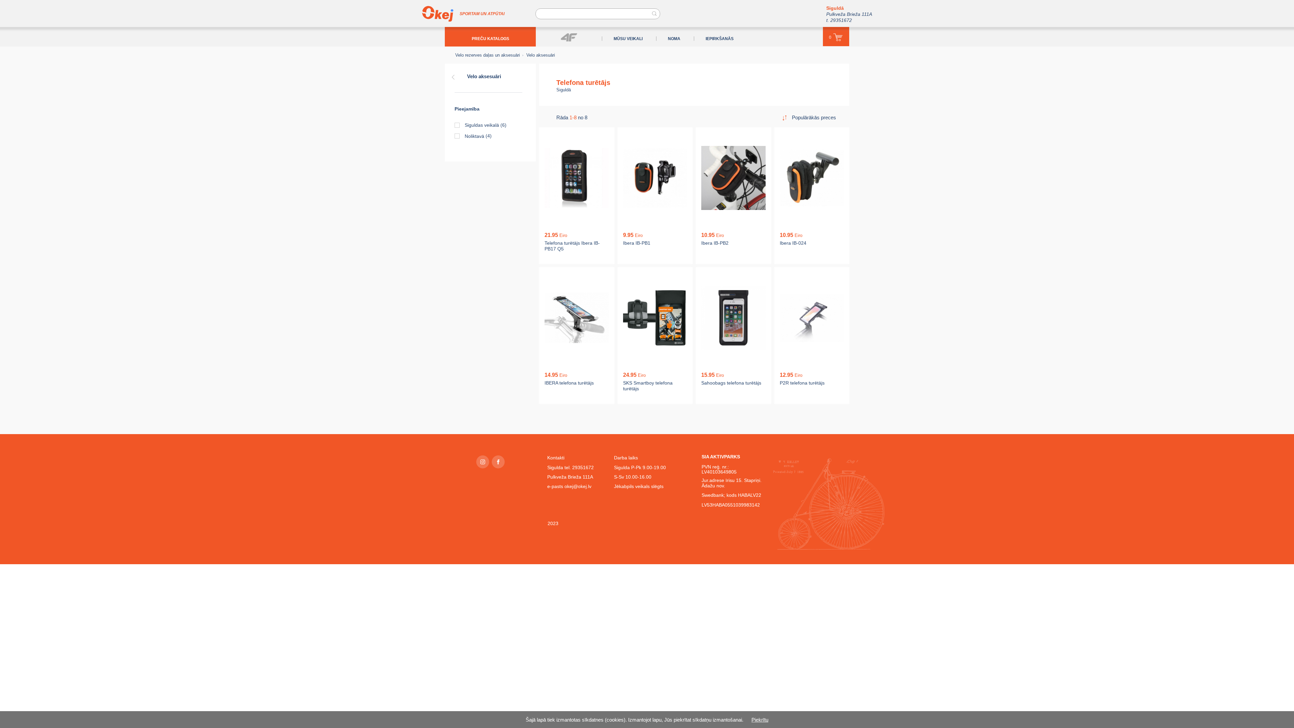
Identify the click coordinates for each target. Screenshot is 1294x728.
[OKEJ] (438, 14)
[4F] (569, 37)
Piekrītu (759, 719)
